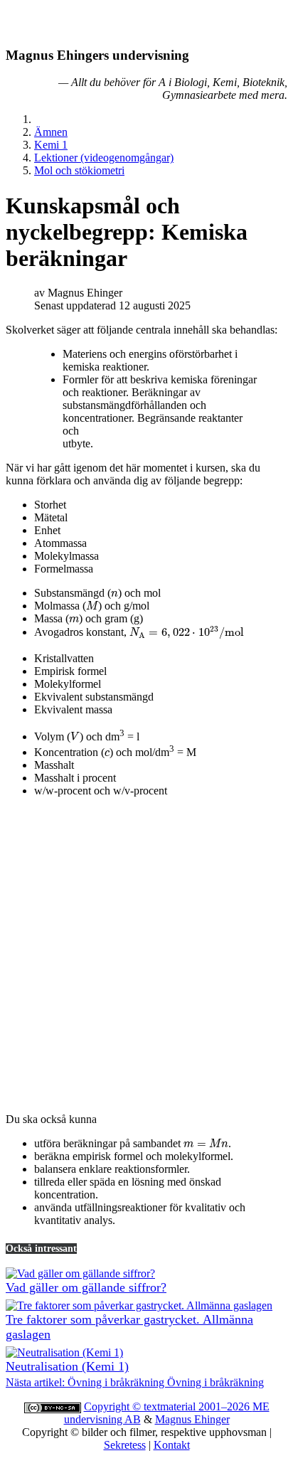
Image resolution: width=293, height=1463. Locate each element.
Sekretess (125, 1445)
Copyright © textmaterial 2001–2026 (168, 1406)
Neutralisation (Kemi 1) (67, 1366)
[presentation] (114, 594)
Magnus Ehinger (192, 1419)
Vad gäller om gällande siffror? (86, 1287)
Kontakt (172, 1445)
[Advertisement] (146, 955)
